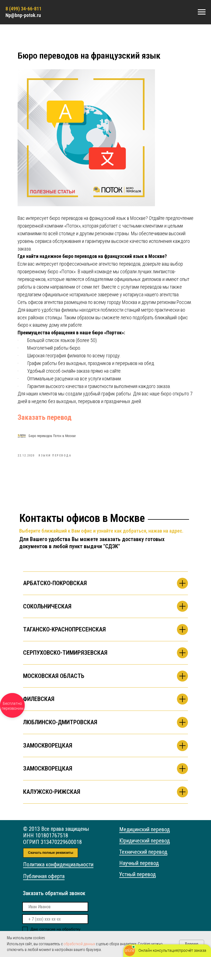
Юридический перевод (144, 840)
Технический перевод (143, 852)
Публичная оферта (44, 876)
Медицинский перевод (144, 829)
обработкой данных (79, 944)
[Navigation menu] (202, 12)
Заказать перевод (44, 417)
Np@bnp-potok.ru (23, 15)
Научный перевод (139, 863)
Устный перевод (137, 874)
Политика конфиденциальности (58, 864)
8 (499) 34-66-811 (23, 9)
